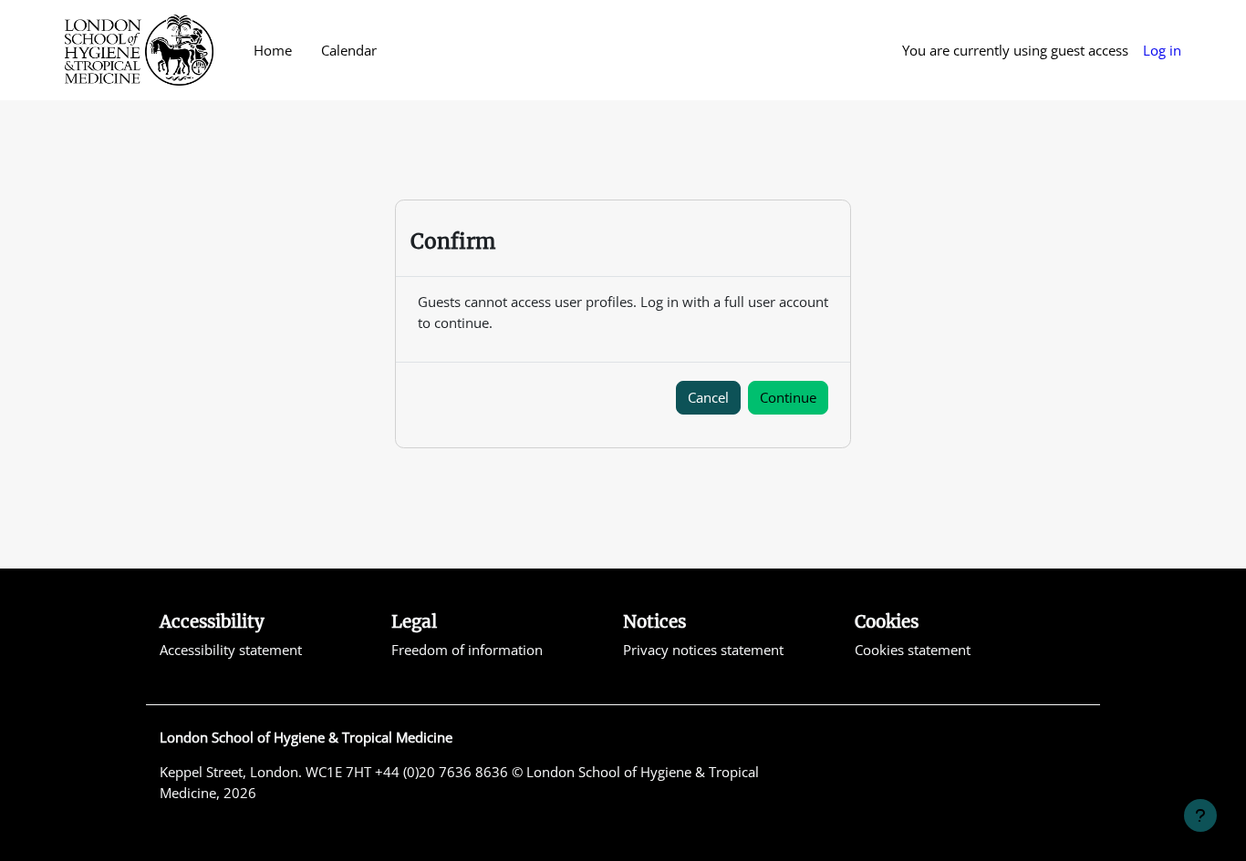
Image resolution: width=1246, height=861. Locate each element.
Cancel (708, 397)
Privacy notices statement (703, 650)
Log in (1162, 50)
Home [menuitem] (273, 50)
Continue (788, 397)
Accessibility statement (231, 650)
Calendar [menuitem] (349, 50)
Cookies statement (913, 650)
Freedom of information (467, 650)
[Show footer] (1200, 815)
